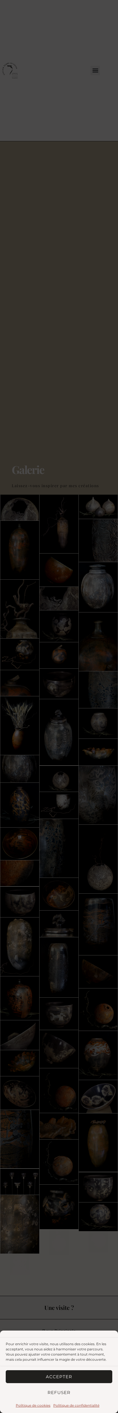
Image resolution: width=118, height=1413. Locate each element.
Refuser (59, 1392)
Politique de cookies (33, 1405)
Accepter (59, 1376)
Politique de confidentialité (76, 1405)
